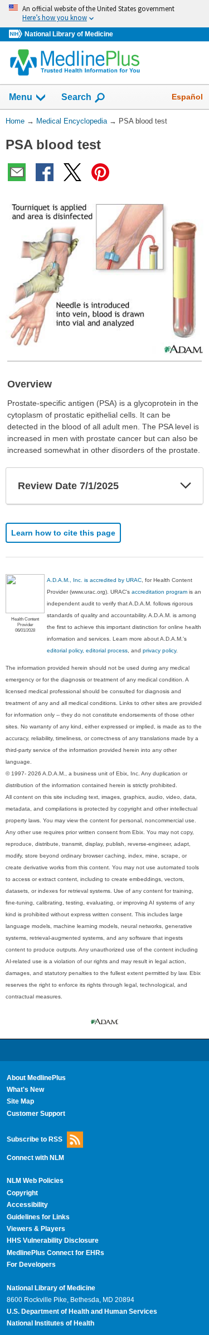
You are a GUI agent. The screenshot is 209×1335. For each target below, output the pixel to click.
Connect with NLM (35, 1158)
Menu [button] (20, 97)
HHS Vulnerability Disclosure (53, 1240)
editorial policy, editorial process (87, 650)
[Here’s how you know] (104, 13)
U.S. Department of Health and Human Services (82, 1311)
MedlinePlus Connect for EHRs (55, 1253)
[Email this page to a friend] (17, 172)
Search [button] (76, 97)
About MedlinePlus (36, 1078)
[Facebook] (44, 172)
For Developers (31, 1264)
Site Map (20, 1101)
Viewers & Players (36, 1229)
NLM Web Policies (35, 1181)
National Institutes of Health (50, 1323)
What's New (25, 1089)
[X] (72, 172)
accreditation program (159, 592)
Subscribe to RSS (34, 1139)
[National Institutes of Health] (17, 34)
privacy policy (159, 650)
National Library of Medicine (69, 34)
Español (187, 96)
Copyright (22, 1193)
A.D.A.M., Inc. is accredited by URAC (94, 580)
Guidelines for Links (38, 1217)
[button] (185, 485)
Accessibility (27, 1205)
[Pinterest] (100, 172)
